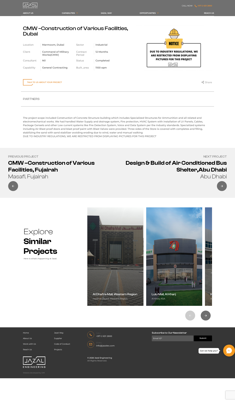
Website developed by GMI (34, 373)
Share (208, 82)
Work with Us (29, 344)
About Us (28, 13)
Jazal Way (106, 13)
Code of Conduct (62, 344)
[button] (206, 316)
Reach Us (209, 13)
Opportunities (148, 13)
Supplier (58, 338)
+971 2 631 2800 (204, 5)
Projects (58, 349)
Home (26, 333)
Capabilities (68, 13)
